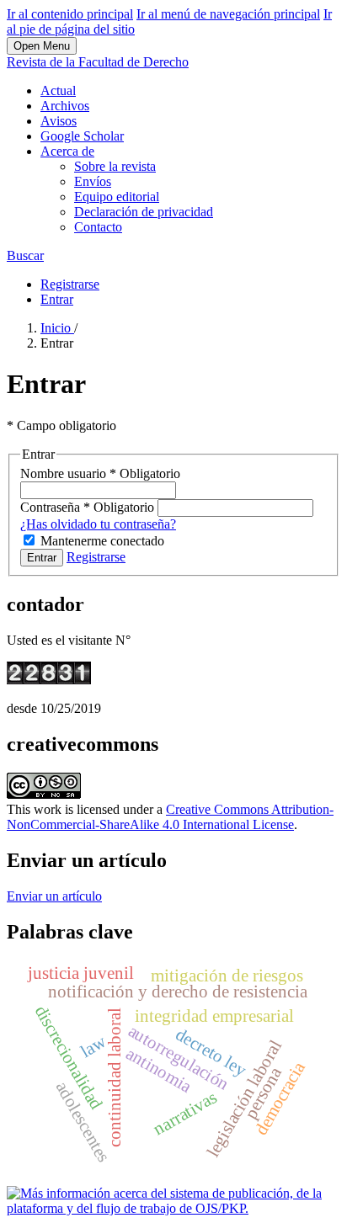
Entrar (56, 299)
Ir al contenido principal (70, 14)
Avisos (58, 121)
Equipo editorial (116, 196)
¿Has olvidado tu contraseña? (98, 524)
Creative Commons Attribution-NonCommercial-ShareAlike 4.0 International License (170, 817)
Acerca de (67, 151)
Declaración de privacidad (143, 212)
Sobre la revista (115, 166)
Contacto (98, 227)
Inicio (57, 328)
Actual (58, 90)
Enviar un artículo (54, 896)
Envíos (92, 181)
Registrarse (69, 284)
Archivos (64, 105)
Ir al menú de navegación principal (228, 14)
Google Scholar (82, 136)
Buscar (25, 255)
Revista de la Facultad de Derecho (98, 62)
